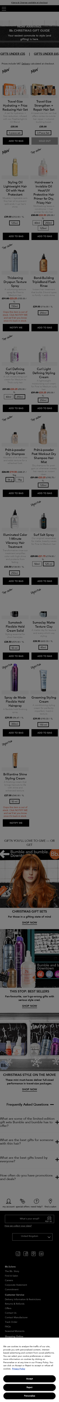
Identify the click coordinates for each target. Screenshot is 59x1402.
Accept (29, 1378)
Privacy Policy (18, 1368)
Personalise (29, 1395)
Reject (29, 1387)
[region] (29, 1370)
